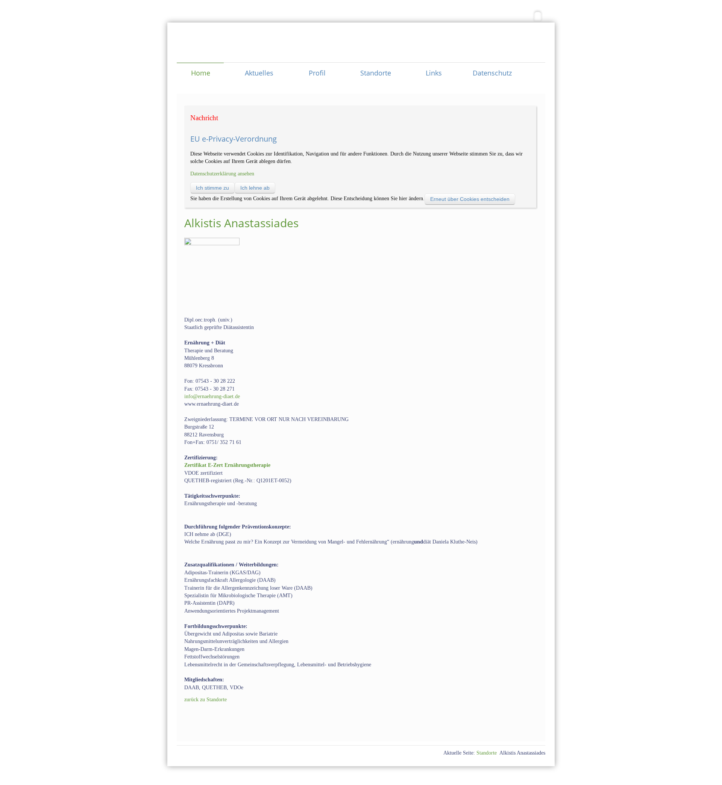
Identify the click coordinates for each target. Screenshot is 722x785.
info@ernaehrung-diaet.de (212, 396)
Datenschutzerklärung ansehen (222, 174)
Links (434, 72)
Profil (317, 72)
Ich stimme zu (212, 188)
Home (200, 72)
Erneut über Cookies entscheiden (470, 199)
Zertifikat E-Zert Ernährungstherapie (227, 465)
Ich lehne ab (255, 188)
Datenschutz (492, 72)
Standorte (375, 72)
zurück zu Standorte (205, 699)
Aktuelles (259, 72)
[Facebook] (538, 17)
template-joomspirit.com (719, 738)
